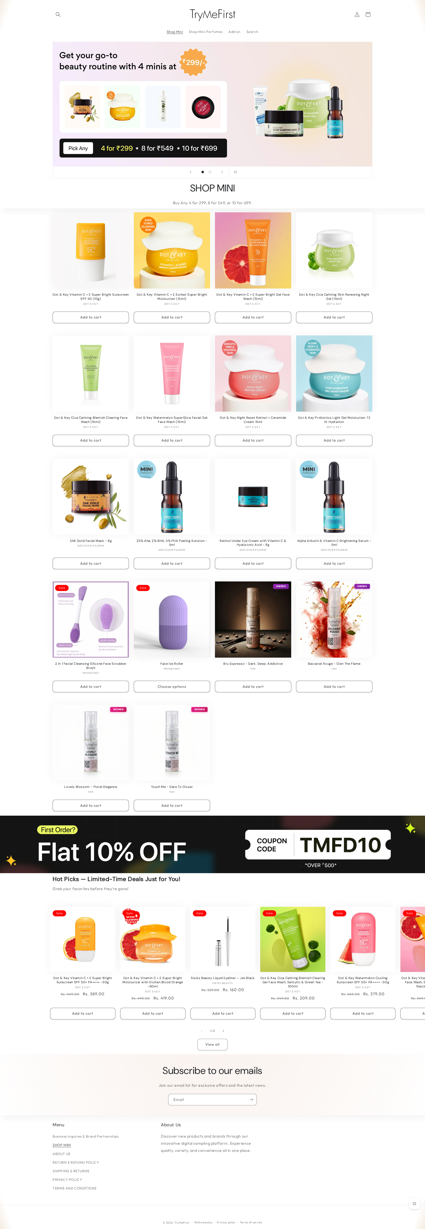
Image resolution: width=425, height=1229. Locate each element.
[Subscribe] (251, 1099)
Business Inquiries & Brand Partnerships (86, 1136)
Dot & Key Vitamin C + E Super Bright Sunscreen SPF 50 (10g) (91, 297)
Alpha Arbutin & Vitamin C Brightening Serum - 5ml (334, 543)
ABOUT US (62, 1154)
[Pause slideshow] (234, 172)
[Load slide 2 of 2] (210, 172)
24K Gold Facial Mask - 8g (91, 541)
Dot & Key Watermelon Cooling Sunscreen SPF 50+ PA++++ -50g (363, 980)
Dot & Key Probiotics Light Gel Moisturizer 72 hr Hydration (334, 420)
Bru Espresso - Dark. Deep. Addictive (253, 664)
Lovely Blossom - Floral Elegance (90, 787)
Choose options (172, 686)
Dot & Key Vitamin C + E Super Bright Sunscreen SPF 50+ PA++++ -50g (82, 980)
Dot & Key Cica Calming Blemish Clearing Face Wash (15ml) (90, 420)
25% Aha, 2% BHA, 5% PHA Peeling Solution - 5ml (172, 543)
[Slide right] (223, 1031)
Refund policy (203, 1222)
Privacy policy (226, 1222)
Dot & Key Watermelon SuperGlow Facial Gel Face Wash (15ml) (172, 420)
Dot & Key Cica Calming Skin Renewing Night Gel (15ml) (334, 297)
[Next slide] (222, 172)
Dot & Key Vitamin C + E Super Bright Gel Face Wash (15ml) (253, 297)
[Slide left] (201, 1031)
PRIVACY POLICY (67, 1179)
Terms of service (251, 1222)
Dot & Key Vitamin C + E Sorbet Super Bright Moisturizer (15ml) (172, 297)
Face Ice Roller (171, 664)
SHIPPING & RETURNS (71, 1171)
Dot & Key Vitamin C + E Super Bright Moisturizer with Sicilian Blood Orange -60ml (152, 982)
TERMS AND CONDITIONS (75, 1188)
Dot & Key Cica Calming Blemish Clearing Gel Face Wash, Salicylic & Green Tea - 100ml (292, 982)
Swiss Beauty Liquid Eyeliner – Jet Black (223, 978)
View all (212, 1044)
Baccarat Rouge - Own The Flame (334, 664)
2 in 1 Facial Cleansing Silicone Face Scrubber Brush (91, 666)
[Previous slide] (190, 172)
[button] (58, 14)
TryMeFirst (181, 1222)
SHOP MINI (62, 1145)
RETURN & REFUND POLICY (76, 1162)
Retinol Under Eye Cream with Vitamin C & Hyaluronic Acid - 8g (253, 543)
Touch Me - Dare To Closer (172, 787)
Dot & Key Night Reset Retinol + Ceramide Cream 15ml (253, 420)
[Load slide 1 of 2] (202, 172)
